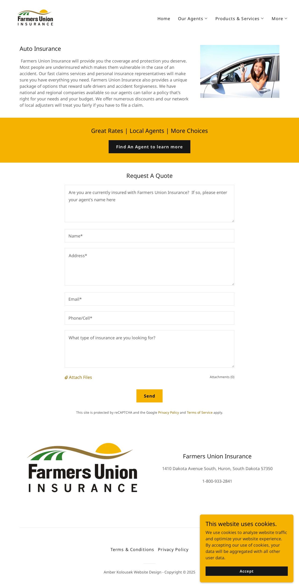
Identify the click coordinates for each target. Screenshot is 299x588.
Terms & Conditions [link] (132, 549)
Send (149, 396)
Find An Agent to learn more (149, 147)
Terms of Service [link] (200, 412)
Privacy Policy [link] (168, 412)
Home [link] (164, 18)
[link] (35, 17)
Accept (247, 571)
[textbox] (149, 203)
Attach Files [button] (80, 377)
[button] (193, 18)
